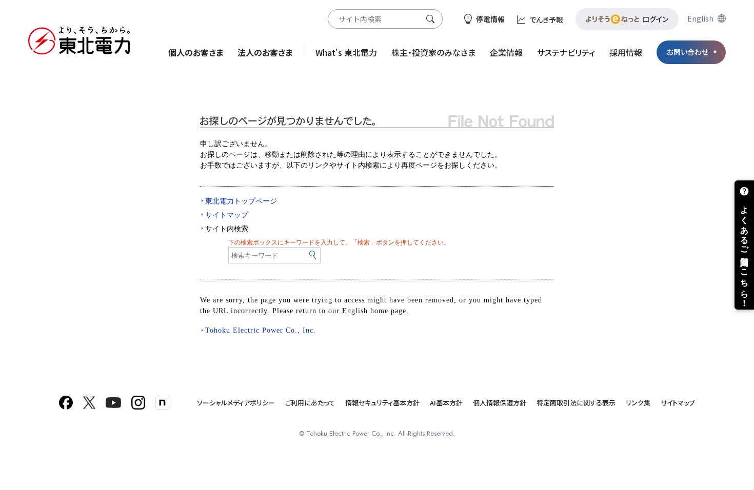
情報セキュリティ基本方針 (382, 402)
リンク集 (638, 402)
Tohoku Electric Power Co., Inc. (260, 330)
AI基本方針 (446, 402)
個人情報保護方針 (499, 402)
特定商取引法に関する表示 (576, 402)
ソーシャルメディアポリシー (236, 402)
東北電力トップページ (241, 201)
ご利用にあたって (310, 402)
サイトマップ (226, 215)
